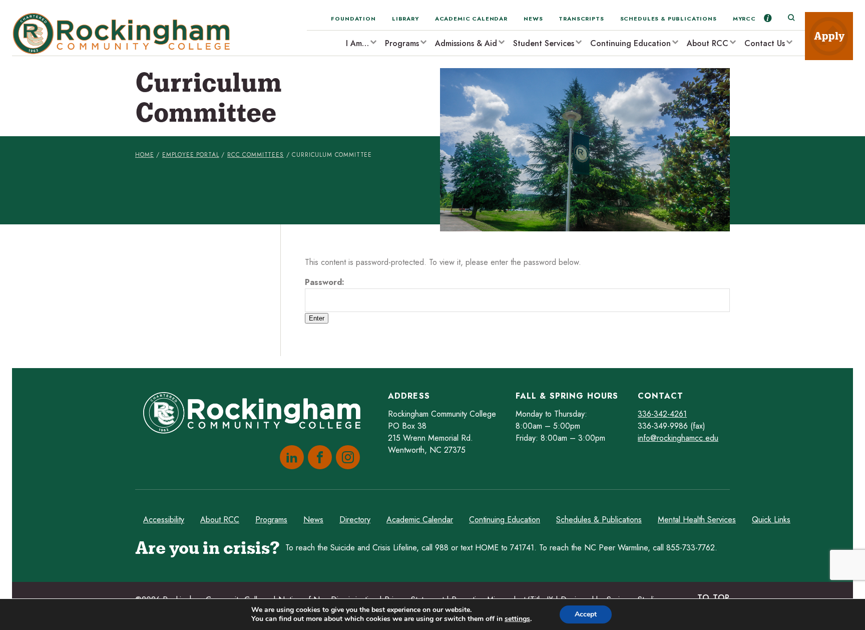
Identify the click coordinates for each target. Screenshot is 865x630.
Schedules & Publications (668, 19)
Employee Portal (190, 154)
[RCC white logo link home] (255, 414)
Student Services (543, 43)
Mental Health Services (697, 519)
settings (517, 618)
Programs (402, 43)
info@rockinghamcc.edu (678, 438)
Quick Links (771, 519)
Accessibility (163, 519)
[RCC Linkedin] (290, 457)
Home (144, 154)
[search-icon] (791, 18)
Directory (354, 519)
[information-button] (768, 18)
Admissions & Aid (466, 43)
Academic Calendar (471, 19)
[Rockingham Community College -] (124, 34)
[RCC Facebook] (318, 457)
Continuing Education (630, 43)
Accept (586, 614)
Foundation (353, 19)
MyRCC (744, 19)
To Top (713, 597)
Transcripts (581, 19)
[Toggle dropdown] (373, 42)
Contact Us (764, 43)
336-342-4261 (662, 414)
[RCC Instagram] (346, 457)
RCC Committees (255, 154)
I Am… (357, 43)
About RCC (707, 43)
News (533, 19)
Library (405, 19)
